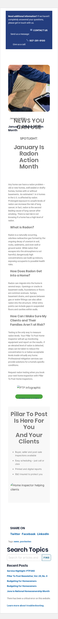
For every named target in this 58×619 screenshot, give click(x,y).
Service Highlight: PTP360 (21, 570)
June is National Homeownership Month (28, 591)
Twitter (15, 534)
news (16, 541)
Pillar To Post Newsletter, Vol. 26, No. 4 (27, 576)
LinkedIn (43, 534)
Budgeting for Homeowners (22, 581)
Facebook (29, 534)
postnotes (25, 541)
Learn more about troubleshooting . (26, 605)
